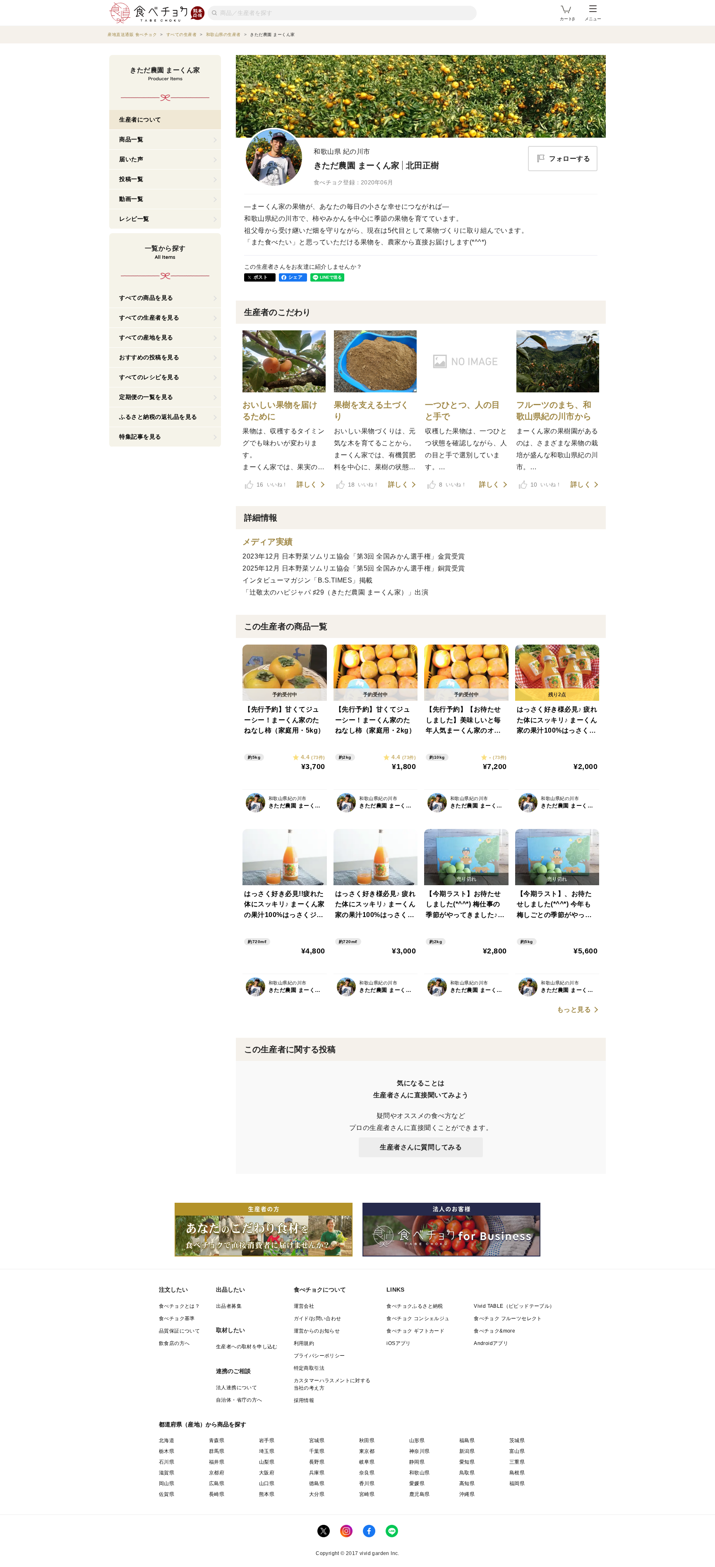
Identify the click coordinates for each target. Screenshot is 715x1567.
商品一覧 (131, 139)
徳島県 (316, 1483)
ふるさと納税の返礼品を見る (158, 416)
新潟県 (467, 1451)
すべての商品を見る (146, 297)
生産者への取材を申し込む (247, 1347)
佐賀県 (166, 1494)
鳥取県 (467, 1473)
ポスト (261, 277)
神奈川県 (419, 1451)
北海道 (166, 1440)
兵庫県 (316, 1473)
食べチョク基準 (177, 1318)
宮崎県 (366, 1494)
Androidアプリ (491, 1343)
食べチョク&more (494, 1331)
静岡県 (417, 1462)
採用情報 (304, 1400)
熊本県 (266, 1494)
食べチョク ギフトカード (415, 1331)
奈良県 (366, 1473)
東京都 (366, 1451)
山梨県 (266, 1462)
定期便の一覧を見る (146, 397)
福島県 (467, 1440)
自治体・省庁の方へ (239, 1400)
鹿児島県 (419, 1494)
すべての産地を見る (146, 337)
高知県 (467, 1483)
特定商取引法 (309, 1368)
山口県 (266, 1483)
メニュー (593, 19)
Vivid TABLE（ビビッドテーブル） (514, 1306)
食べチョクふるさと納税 (414, 1306)
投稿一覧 (131, 179)
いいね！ (272, 484)
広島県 (216, 1483)
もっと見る (574, 1009)
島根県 (517, 1473)
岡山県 (166, 1483)
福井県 (216, 1462)
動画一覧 (131, 199)
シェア (295, 277)
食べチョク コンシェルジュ (417, 1318)
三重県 (517, 1462)
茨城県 (517, 1440)
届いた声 (131, 159)
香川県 (366, 1483)
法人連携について (236, 1387)
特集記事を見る (140, 436)
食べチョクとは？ (179, 1306)
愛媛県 (417, 1483)
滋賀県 (166, 1473)
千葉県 (316, 1451)
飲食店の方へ (174, 1343)
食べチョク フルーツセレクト (508, 1318)
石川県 (166, 1462)
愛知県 (467, 1462)
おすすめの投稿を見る (149, 357)
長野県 (316, 1462)
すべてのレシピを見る (149, 377)
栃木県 (166, 1451)
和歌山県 (419, 1473)
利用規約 (304, 1343)
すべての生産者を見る (149, 317)
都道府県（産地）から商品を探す (203, 1424)
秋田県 (366, 1440)
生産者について (140, 119)
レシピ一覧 (134, 218)
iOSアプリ (398, 1343)
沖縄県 (467, 1494)
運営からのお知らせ (317, 1331)
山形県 (417, 1440)
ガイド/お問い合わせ (317, 1318)
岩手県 (266, 1440)
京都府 (216, 1473)
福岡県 (517, 1483)
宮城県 (316, 1440)
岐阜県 (366, 1462)
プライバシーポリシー (319, 1356)
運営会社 (304, 1306)
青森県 (216, 1440)
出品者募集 (229, 1306)
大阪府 (266, 1473)
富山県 (517, 1451)
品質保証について (179, 1331)
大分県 (316, 1494)
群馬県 (216, 1451)
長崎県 (216, 1494)
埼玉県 (266, 1451)
